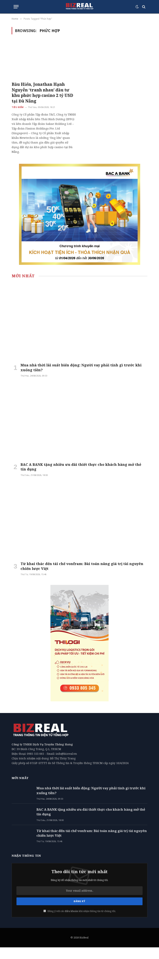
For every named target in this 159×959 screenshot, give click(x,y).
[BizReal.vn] (79, 6)
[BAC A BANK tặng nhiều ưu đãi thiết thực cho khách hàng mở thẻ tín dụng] (79, 421)
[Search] (143, 6)
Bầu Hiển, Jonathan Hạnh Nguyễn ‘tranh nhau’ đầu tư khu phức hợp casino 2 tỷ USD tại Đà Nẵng (42, 93)
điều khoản (71, 911)
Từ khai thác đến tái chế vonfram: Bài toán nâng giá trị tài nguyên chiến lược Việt (82, 566)
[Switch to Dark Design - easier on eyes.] (137, 7)
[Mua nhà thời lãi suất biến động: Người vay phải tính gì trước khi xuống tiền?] (79, 321)
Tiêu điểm (18, 107)
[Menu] (16, 6)
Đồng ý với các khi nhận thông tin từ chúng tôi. (81, 911)
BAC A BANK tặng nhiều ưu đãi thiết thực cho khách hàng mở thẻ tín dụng (81, 466)
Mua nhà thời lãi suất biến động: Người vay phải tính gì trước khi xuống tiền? (81, 367)
